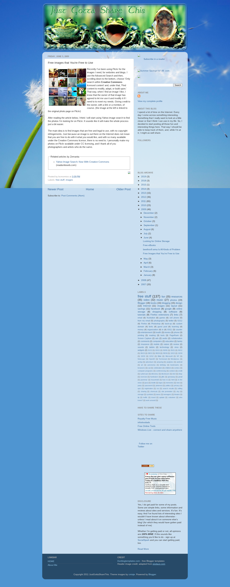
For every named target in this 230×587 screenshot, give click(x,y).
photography (159, 321)
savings (141, 309)
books (154, 303)
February (148, 271)
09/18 (165, 353)
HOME (51, 561)
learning (175, 327)
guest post (162, 327)
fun (163, 296)
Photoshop (156, 324)
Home (90, 189)
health (158, 332)
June (146, 237)
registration (148, 388)
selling (180, 388)
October (148, 221)
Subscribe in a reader (153, 59)
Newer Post (55, 189)
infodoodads (144, 422)
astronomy (151, 365)
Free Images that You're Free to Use (161, 253)
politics (168, 385)
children (168, 368)
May (146, 259)
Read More (143, 549)
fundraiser (154, 377)
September (149, 225)
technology (164, 347)
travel (153, 397)
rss (158, 388)
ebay (180, 374)
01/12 (150, 350)
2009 (144, 209)
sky (177, 391)
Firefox (144, 324)
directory (154, 374)
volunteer (171, 397)
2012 (144, 197)
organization (152, 330)
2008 (144, 280)
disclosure (165, 374)
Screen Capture (144, 338)
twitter (171, 321)
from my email (144, 321)
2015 (144, 185)
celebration (158, 368)
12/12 (151, 356)
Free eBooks (149, 245)
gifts (162, 377)
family (179, 341)
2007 (144, 284)
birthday (163, 365)
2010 (144, 205)
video (146, 299)
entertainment (146, 332)
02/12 (179, 321)
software (173, 312)
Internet (147, 306)
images (69, 180)
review (176, 344)
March (147, 267)
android (179, 362)
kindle (153, 383)
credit (180, 371)
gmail (180, 377)
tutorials (142, 315)
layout (174, 306)
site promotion (167, 391)
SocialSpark (143, 540)
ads (156, 338)
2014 (144, 189)
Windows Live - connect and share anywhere (160, 430)
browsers (141, 368)
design (179, 303)
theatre (177, 394)
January (148, 275)
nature (166, 344)
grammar (144, 380)
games (162, 318)
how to (165, 380)
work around (150, 400)
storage (140, 394)
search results (168, 388)
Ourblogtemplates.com (128, 561)
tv (162, 330)
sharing (143, 391)
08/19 (158, 353)
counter (179, 330)
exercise (144, 377)
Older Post (123, 189)
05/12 (180, 350)
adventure (149, 362)
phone (176, 332)
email (140, 318)
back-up (168, 324)
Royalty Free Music (147, 419)
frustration (151, 318)
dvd (173, 374)
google (168, 309)
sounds (141, 347)
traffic (145, 397)
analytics (169, 362)
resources (176, 296)
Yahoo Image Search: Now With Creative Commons (82, 162)
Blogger (141, 303)
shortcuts (154, 391)
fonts (151, 327)
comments (145, 341)
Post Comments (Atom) (72, 195)
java (146, 383)
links (176, 315)
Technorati (163, 359)
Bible (159, 356)
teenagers (167, 394)
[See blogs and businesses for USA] (147, 466)
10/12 (173, 353)
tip (138, 397)
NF (178, 356)
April (146, 263)
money (140, 330)
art (142, 365)
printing (141, 335)
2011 (143, 201)
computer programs (145, 371)
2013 (144, 193)
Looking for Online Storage (156, 241)
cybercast (144, 374)
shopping (156, 312)
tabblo (152, 347)
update (161, 397)
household (155, 380)
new (178, 383)
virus (176, 347)
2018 (144, 180)
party (140, 385)
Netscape (141, 359)
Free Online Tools (146, 426)
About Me (52, 565)
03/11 (169, 330)
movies (167, 332)
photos (173, 300)
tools (163, 335)
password (148, 385)
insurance (145, 344)
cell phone (174, 318)
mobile (156, 344)
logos (161, 383)
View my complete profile (150, 101)
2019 (144, 176)
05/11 (173, 350)
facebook (155, 309)
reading (152, 335)
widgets (141, 350)
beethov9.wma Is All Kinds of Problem (161, 249)
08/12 (150, 353)
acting (140, 362)
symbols (150, 394)
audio (164, 338)
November (149, 217)
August (147, 229)
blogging (166, 303)
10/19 (143, 356)
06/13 (143, 353)
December (149, 213)
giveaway (171, 377)
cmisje (132, 574)
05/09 (165, 350)
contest (172, 371)
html (172, 380)
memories (169, 383)
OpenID (152, 359)
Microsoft (169, 356)
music (160, 299)
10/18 (180, 353)
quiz (139, 388)
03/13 (157, 350)
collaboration (176, 338)
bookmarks (174, 365)
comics (177, 368)
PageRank (174, 335)
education (169, 341)
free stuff (60, 180)
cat (149, 368)
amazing (160, 362)
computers (157, 341)
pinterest (159, 385)
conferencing (161, 371)
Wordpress (175, 359)
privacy (177, 385)
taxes (158, 394)
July (146, 233)
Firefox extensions (160, 315)
